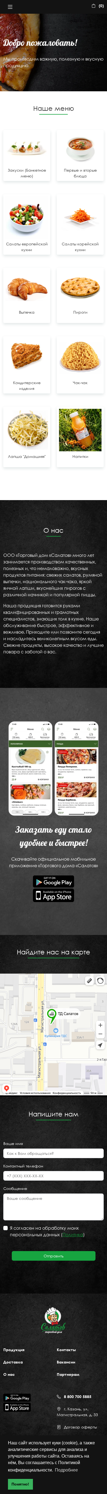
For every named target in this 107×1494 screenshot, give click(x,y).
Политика (73, 1234)
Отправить (54, 1256)
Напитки (80, 456)
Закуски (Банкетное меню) (27, 173)
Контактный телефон (23, 1166)
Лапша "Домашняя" (27, 456)
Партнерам (68, 1374)
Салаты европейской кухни (27, 247)
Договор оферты (80, 1427)
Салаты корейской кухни (80, 247)
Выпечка (27, 312)
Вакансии (66, 1362)
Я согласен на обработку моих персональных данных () (47, 1231)
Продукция (13, 1349)
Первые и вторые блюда (80, 173)
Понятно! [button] (20, 1484)
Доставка (13, 1362)
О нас (9, 1374)
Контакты (66, 1349)
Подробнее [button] (66, 1470)
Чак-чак (80, 382)
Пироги (80, 312)
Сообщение (15, 1188)
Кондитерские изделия (27, 385)
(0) (101, 5)
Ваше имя (13, 1143)
